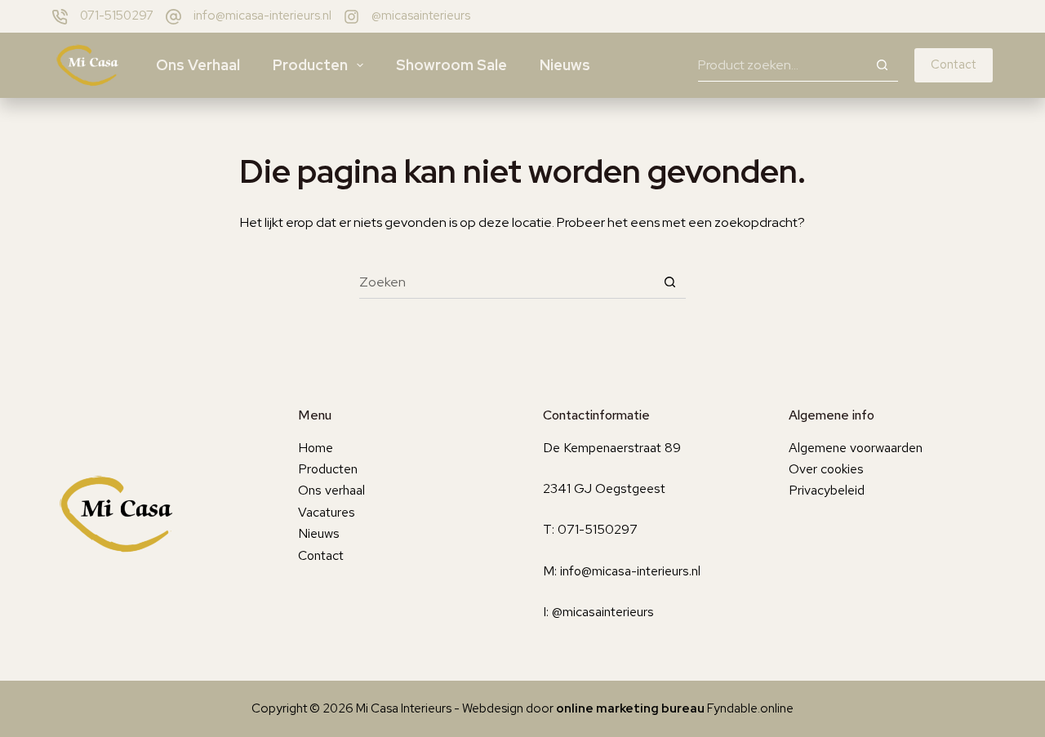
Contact (953, 64)
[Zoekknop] (881, 65)
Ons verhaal (198, 64)
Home (315, 447)
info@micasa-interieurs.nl (262, 15)
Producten (310, 64)
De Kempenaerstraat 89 (612, 447)
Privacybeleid (827, 490)
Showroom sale (451, 64)
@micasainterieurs (420, 15)
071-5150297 (116, 15)
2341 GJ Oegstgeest (604, 488)
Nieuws (565, 64)
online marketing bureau (630, 708)
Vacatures (326, 512)
